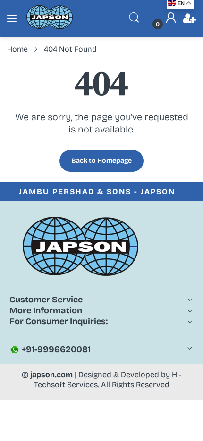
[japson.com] (49, 27)
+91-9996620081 (55, 349)
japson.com (51, 374)
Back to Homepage (101, 161)
